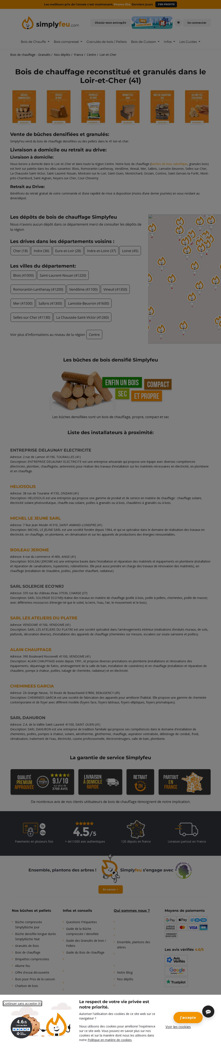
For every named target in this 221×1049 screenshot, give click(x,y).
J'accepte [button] (188, 1017)
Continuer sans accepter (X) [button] (22, 1003)
